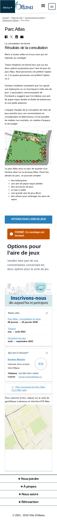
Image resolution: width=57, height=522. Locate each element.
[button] (6, 36)
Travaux (12, 328)
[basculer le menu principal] (43, 5)
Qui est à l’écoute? (18, 353)
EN (52, 6)
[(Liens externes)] (28, 427)
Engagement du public (34, 18)
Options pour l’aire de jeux (28, 219)
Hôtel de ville (16, 18)
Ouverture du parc (17, 338)
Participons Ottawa (10, 20)
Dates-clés (13, 313)
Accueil (5, 18)
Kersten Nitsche (16, 359)
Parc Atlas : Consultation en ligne (24, 319)
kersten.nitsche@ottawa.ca (30, 377)
